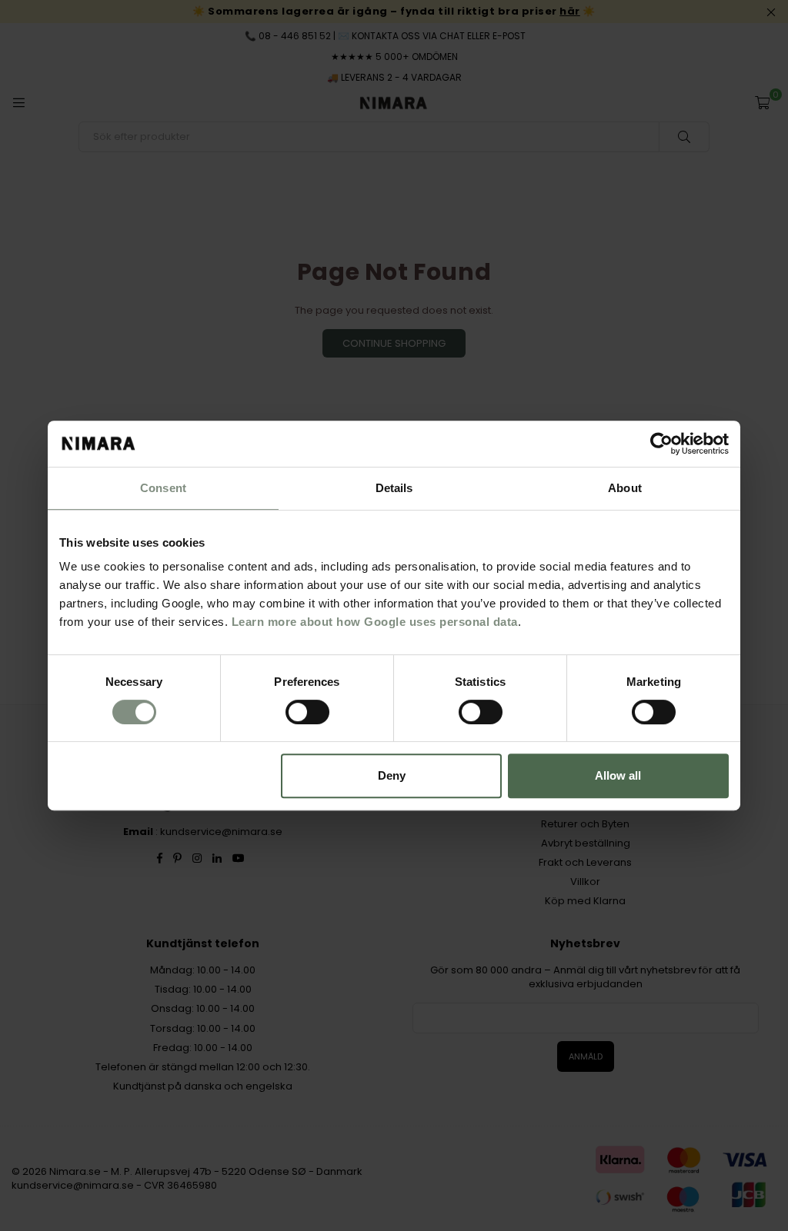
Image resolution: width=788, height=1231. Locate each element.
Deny (392, 775)
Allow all (618, 775)
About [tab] (625, 487)
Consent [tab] (163, 487)
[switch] (307, 712)
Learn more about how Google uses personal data (375, 621)
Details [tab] (394, 487)
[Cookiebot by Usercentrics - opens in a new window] (661, 443)
